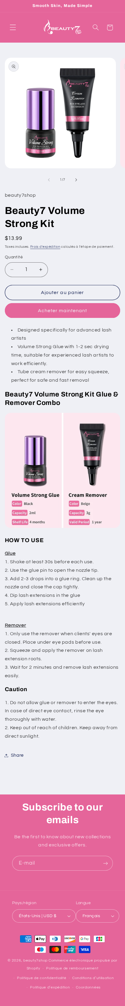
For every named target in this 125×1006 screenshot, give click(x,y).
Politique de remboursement (72, 968)
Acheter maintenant (62, 310)
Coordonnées (88, 987)
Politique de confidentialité (41, 978)
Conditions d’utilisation (93, 978)
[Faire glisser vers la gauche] (49, 179)
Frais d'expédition (45, 246)
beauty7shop (35, 960)
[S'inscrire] (106, 863)
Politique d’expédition (50, 987)
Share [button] (17, 755)
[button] (13, 27)
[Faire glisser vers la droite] (76, 179)
